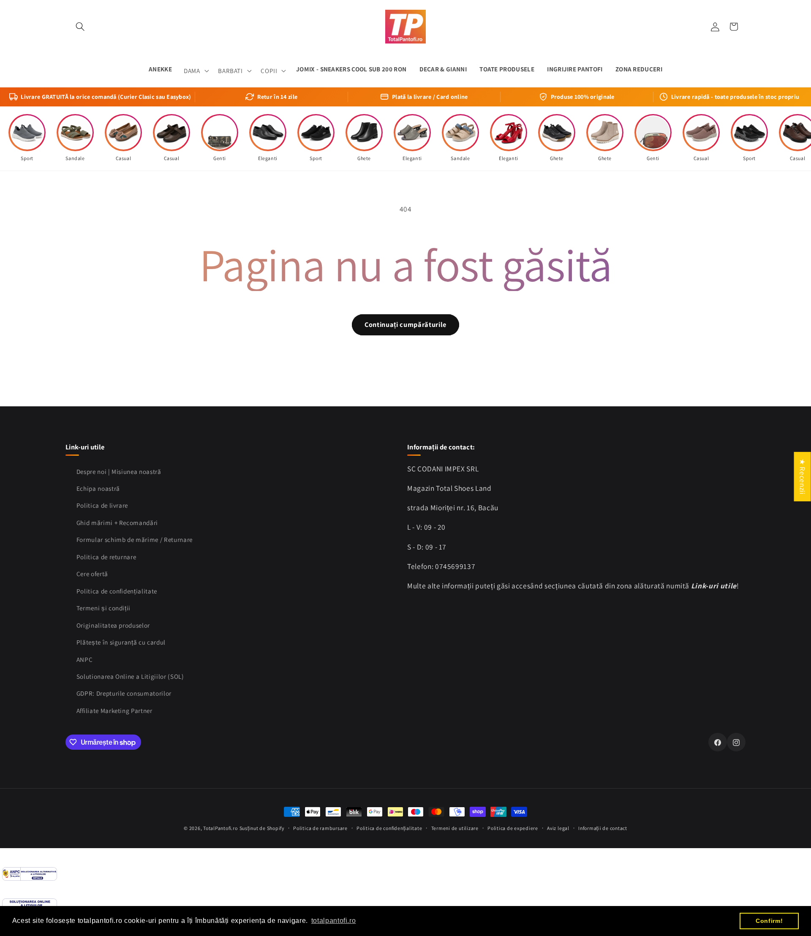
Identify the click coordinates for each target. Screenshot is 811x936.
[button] (80, 26)
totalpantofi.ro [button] (333, 920)
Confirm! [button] (769, 920)
